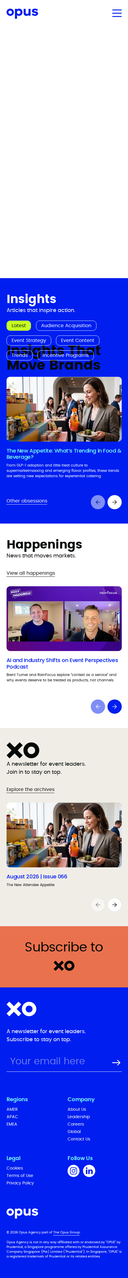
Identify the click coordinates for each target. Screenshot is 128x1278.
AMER (12, 1109)
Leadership (79, 1117)
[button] (116, 13)
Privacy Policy (20, 1183)
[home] (19, 15)
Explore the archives (30, 789)
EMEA (12, 1124)
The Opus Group (66, 1232)
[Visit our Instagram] (73, 1172)
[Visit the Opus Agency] (64, 1214)
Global (74, 1132)
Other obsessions (27, 501)
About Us (77, 1109)
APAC (12, 1117)
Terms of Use (20, 1176)
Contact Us (79, 1139)
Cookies (15, 1168)
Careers (76, 1124)
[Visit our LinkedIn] (89, 1172)
